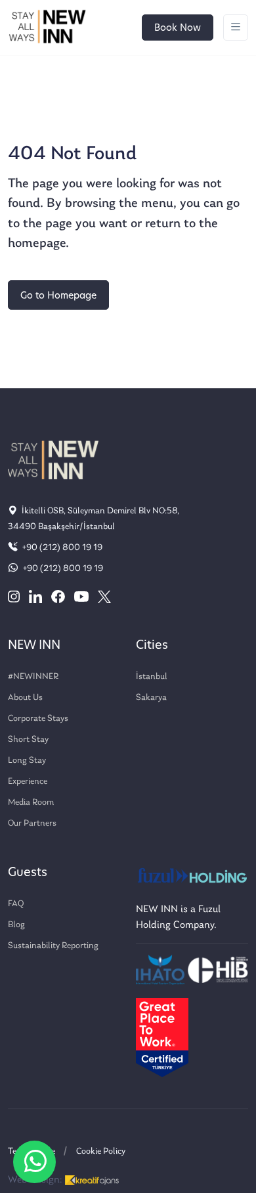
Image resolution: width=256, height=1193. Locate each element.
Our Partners (32, 823)
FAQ (16, 904)
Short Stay (28, 739)
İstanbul (151, 677)
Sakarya (151, 698)
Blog (16, 925)
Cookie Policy (100, 1151)
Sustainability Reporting (53, 946)
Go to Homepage (58, 296)
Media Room (31, 802)
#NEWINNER (33, 677)
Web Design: (36, 1180)
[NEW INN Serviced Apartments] (34, 1162)
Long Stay (27, 760)
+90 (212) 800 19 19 (61, 548)
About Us (25, 698)
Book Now (177, 28)
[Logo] (47, 27)
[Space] (53, 459)
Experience (27, 781)
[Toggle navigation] (235, 27)
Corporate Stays (38, 719)
